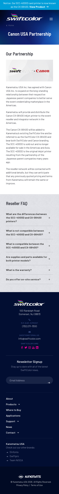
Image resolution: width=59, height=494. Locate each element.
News (9, 426)
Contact (10, 432)
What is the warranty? (19, 269)
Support (10, 421)
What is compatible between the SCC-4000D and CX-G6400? (25, 245)
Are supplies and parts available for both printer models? (26, 258)
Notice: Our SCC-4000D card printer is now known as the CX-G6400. (29, 5)
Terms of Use (37, 485)
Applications (13, 415)
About (9, 398)
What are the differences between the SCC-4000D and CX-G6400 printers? (26, 217)
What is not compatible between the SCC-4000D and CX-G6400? (25, 232)
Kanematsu (18, 482)
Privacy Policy (22, 485)
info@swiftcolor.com (29, 338)
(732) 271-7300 (29, 326)
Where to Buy (13, 409)
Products (11, 404)
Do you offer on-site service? (23, 279)
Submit (49, 383)
